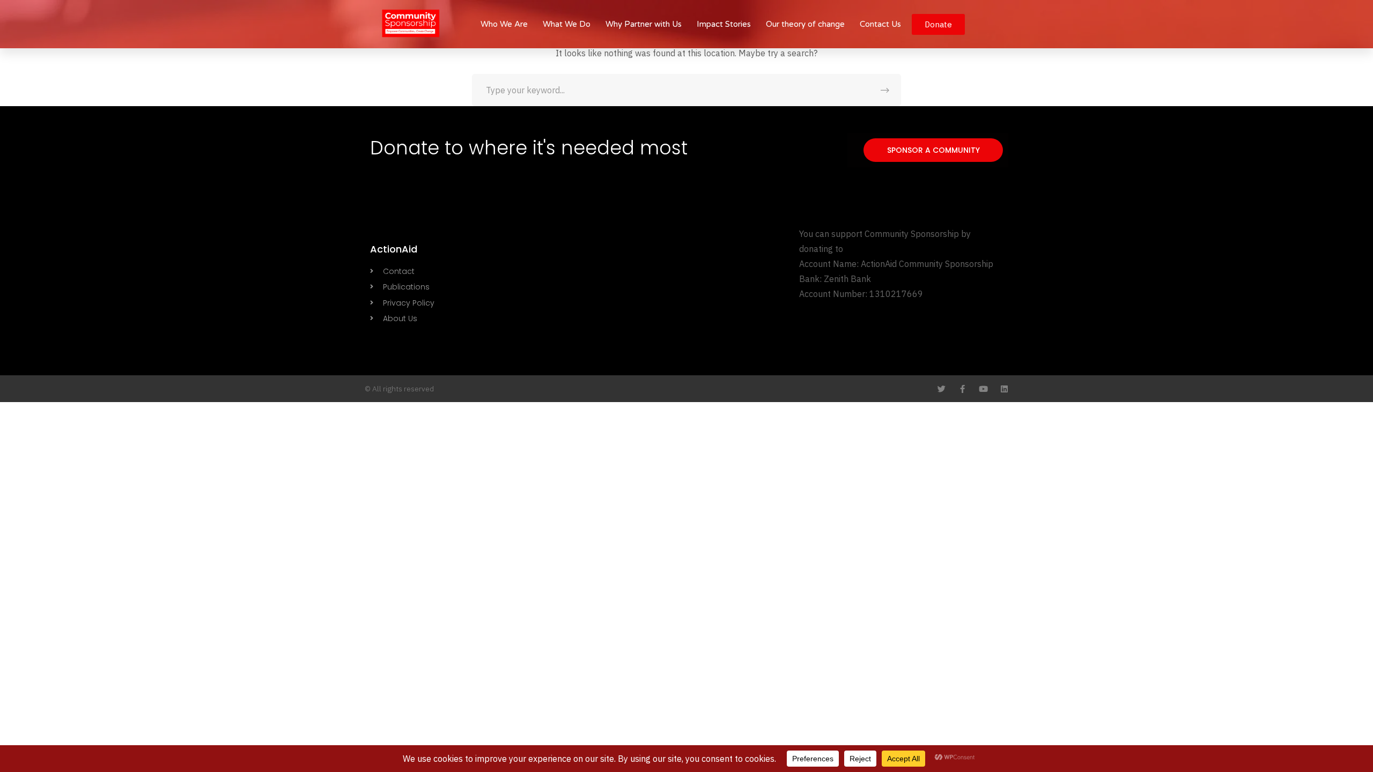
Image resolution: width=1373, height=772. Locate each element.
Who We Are (504, 24)
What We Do (566, 24)
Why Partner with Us (644, 24)
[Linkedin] (1004, 389)
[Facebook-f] (962, 389)
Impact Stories (724, 24)
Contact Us (880, 24)
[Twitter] (942, 389)
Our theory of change (805, 24)
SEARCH (885, 90)
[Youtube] (983, 389)
